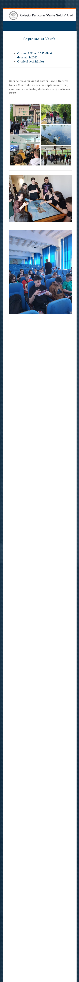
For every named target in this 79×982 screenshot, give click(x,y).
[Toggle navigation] (8, 24)
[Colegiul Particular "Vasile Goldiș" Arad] (41, 15)
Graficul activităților (30, 61)
